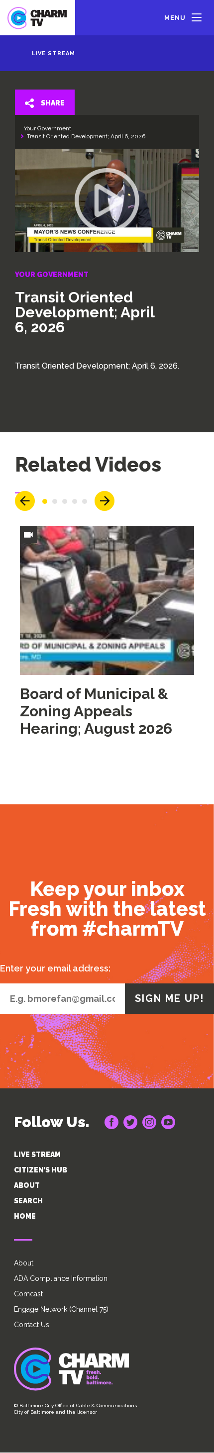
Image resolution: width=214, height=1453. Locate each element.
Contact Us (31, 1325)
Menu (175, 17)
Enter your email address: (55, 968)
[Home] (37, 17)
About (23, 1263)
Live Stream (53, 53)
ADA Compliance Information (60, 1278)
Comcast (28, 1294)
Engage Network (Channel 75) (61, 1309)
